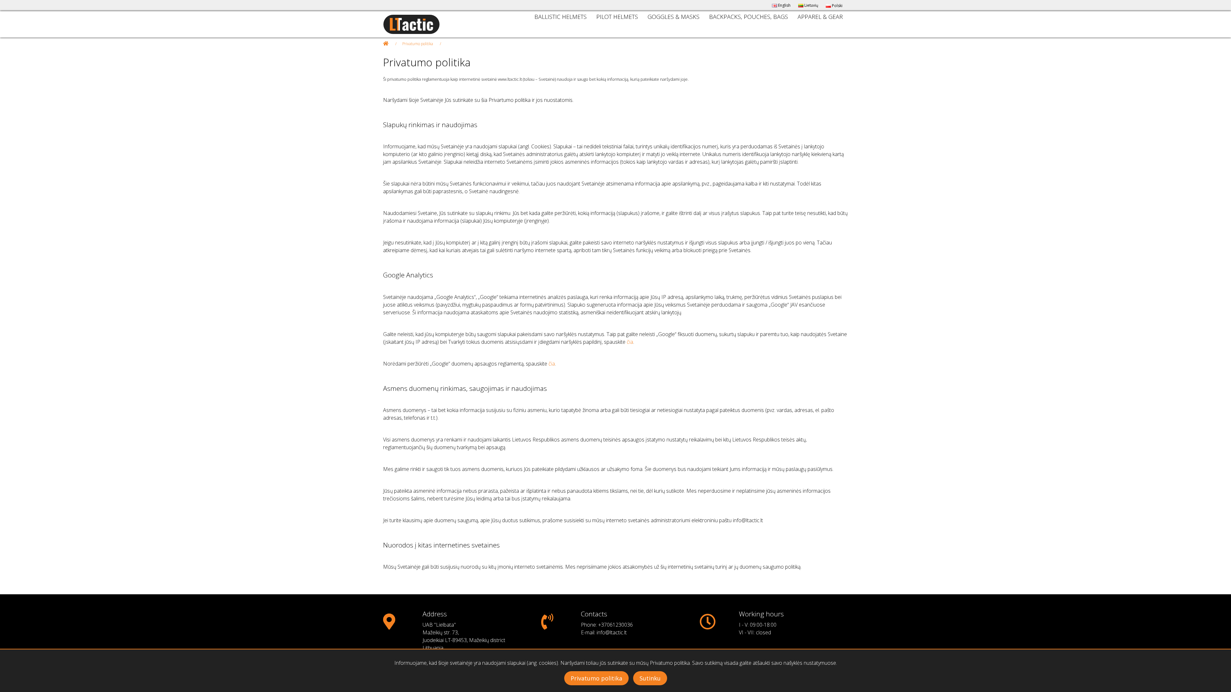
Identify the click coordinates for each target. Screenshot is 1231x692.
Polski (836, 5)
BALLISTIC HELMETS (560, 17)
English (784, 5)
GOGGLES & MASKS (673, 17)
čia (630, 341)
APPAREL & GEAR (820, 17)
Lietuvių (810, 5)
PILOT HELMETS (617, 17)
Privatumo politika (417, 43)
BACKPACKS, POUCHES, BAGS (748, 17)
